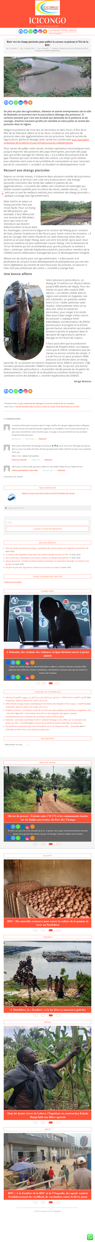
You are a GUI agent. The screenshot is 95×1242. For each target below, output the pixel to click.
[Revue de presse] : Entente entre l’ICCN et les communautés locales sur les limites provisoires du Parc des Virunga (48, 817)
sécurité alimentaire (51, 51)
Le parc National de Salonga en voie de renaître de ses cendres (45, 403)
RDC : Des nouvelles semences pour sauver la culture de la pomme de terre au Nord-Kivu (48, 923)
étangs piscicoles (66, 48)
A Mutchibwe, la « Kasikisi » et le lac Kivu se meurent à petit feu (48, 1009)
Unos (45, 1211)
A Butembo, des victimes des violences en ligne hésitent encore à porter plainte (47, 653)
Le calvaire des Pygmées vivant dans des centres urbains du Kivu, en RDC (37, 554)
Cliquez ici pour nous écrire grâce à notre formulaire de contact (48, 493)
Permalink (42, 439)
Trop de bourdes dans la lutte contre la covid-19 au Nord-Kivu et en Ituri (46, 406)
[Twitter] (26, 31)
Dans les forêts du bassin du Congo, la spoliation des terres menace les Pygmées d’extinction (45, 548)
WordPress (57, 1211)
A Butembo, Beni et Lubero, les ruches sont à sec (27, 700)
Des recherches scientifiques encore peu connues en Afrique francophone (37, 557)
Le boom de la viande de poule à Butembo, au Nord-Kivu (58, 723)
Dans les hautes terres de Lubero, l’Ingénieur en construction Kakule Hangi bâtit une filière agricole (47, 1115)
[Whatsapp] (30, 31)
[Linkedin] (35, 31)
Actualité (44, 48)
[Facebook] (21, 31)
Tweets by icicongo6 (12, 582)
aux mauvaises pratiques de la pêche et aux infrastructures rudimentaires (46, 141)
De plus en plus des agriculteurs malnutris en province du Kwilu (32, 567)
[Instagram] (40, 31)
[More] (45, 31)
